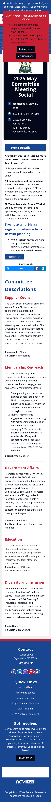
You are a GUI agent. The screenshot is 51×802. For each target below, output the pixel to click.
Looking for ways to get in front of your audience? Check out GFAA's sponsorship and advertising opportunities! (26, 7)
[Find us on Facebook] (13, 671)
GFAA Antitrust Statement (25, 714)
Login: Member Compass (25, 703)
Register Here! (14, 256)
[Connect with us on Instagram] (25, 671)
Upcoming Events (25, 692)
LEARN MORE (25, 758)
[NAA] (25, 770)
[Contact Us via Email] (37, 671)
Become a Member (26, 698)
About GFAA (25, 687)
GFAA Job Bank (25, 708)
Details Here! (25, 49)
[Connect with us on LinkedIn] (19, 671)
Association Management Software (25, 784)
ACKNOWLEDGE (25, 56)
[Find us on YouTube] (31, 671)
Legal (38, 795)
